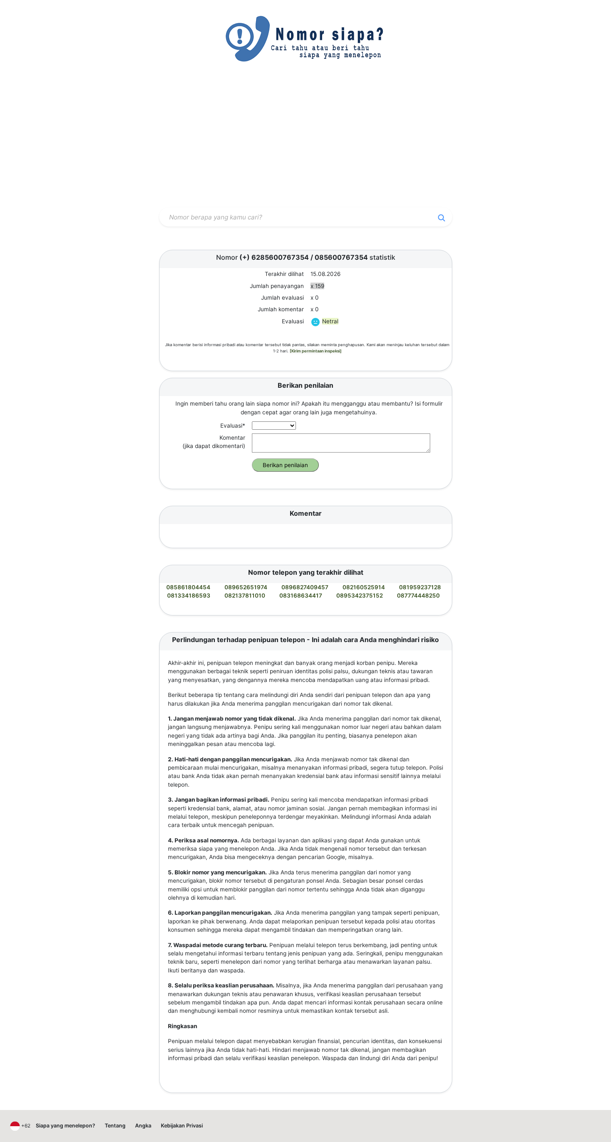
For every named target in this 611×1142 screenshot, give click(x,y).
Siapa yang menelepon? (65, 1125)
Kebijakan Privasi (182, 1125)
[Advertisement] (305, 142)
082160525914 (363, 587)
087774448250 (418, 595)
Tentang (115, 1125)
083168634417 (300, 595)
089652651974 (245, 587)
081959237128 (420, 587)
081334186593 (188, 595)
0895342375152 (359, 595)
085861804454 (188, 587)
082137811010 (244, 595)
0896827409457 (304, 587)
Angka (143, 1125)
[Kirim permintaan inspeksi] (316, 351)
